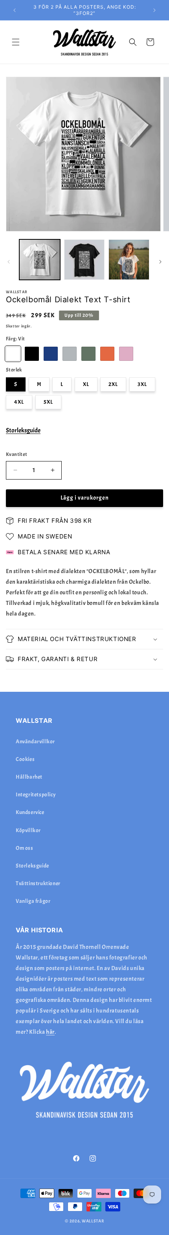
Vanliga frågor (33, 901)
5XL (48, 402)
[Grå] (69, 354)
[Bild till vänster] (8, 261)
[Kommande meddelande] (154, 10)
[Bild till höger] (160, 261)
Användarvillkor (35, 741)
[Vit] (13, 354)
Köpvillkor (28, 830)
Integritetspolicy (36, 794)
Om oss (24, 848)
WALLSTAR (93, 1221)
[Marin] (51, 354)
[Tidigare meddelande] (14, 10)
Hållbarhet (29, 777)
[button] (15, 42)
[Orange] (107, 354)
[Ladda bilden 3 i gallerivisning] (84, 259)
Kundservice (30, 812)
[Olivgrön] (88, 354)
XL (86, 384)
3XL (142, 384)
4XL (19, 402)
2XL (113, 384)
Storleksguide (23, 430)
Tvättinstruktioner (38, 883)
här (50, 1032)
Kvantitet (17, 454)
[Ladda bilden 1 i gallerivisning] (39, 259)
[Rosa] (126, 354)
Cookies (25, 759)
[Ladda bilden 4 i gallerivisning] (128, 259)
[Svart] (32, 354)
